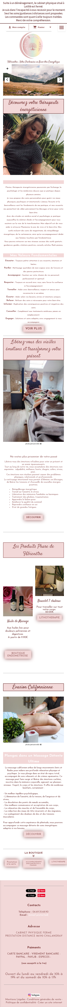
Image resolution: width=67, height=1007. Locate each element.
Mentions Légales (15, 999)
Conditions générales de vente (44, 999)
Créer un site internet (50, 1002)
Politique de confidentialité (21, 1002)
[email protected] (38, 915)
